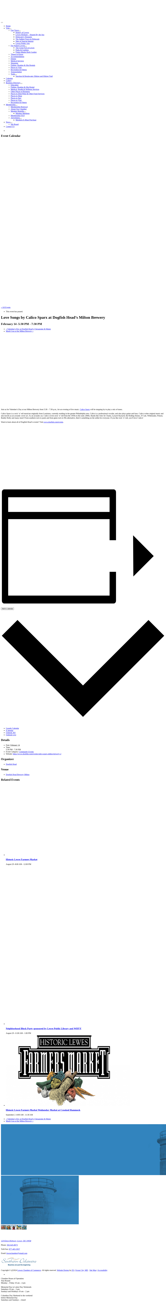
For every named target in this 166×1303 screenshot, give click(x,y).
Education (14, 85)
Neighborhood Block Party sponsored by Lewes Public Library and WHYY (43, 1028)
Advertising (15, 118)
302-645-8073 (12, 1245)
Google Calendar (12, 728)
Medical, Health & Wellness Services (25, 89)
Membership (10, 105)
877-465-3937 (14, 1249)
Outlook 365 (11, 733)
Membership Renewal (19, 107)
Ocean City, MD (81, 1270)
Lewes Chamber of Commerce (29, 1270)
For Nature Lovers (18, 46)
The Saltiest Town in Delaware (27, 39)
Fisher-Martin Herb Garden (26, 52)
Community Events (26, 752)
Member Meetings (23, 113)
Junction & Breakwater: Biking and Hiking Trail (34, 76)
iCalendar (9, 730)
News (8, 122)
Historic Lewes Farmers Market (21, 859)
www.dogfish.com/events (53, 422)
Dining (13, 59)
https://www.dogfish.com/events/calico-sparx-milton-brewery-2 (37, 754)
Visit (7, 28)
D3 (72, 1270)
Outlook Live (11, 735)
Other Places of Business (20, 91)
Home (8, 26)
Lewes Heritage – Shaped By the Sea (30, 35)
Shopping (14, 63)
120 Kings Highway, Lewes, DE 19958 (16, 1241)
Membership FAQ (18, 116)
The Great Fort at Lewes (25, 48)
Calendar (9, 78)
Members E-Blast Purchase (26, 120)
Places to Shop (16, 96)
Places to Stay (16, 98)
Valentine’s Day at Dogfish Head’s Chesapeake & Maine (28, 329)
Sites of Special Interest (24, 41)
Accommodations (17, 57)
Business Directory (13, 83)
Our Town (15, 30)
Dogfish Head (11, 764)
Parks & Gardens (22, 50)
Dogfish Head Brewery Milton (17, 775)
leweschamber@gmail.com (16, 1253)
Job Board (15, 124)
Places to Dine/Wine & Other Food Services (27, 94)
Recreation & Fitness (19, 70)
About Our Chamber (19, 109)
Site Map (92, 1270)
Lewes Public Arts (23, 43)
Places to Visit (16, 67)
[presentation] (68, 855)
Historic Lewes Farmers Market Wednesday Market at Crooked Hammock (43, 1110)
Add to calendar (7, 609)
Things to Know (17, 54)
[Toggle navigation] (2, 22)
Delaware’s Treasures (24, 37)
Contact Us (10, 126)
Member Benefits (17, 111)
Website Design (63, 1270)
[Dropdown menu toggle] (10, 28)
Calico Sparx (85, 409)
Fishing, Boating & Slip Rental (22, 87)
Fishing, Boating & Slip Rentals (23, 65)
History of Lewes (22, 32)
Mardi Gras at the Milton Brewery (19, 331)
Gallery (9, 81)
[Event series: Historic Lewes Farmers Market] (32, 864)
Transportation (16, 72)
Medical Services (17, 61)
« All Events (5, 307)
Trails (13, 74)
